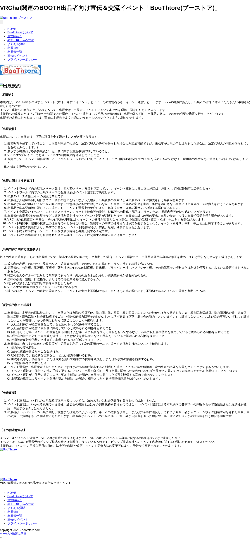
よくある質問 (16, 44)
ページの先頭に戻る (13, 533)
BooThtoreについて (20, 32)
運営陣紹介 (14, 36)
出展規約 (13, 47)
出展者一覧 (14, 51)
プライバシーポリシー (22, 59)
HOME (11, 28)
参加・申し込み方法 (20, 40)
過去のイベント (17, 55)
